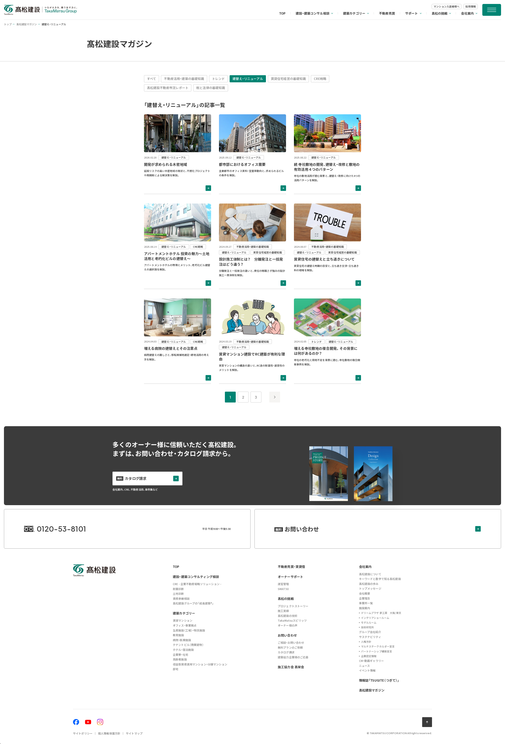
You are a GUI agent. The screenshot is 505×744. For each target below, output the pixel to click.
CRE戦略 (320, 78)
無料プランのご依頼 (290, 647)
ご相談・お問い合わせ (291, 643)
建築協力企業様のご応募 (293, 657)
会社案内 (467, 13)
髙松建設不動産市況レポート (167, 87)
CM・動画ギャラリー (371, 661)
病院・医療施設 (182, 640)
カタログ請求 (286, 652)
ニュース (364, 666)
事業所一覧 (366, 603)
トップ (8, 24)
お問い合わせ (287, 635)
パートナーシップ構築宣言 (376, 651)
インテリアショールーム (375, 618)
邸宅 (175, 669)
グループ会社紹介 (370, 632)
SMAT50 (283, 589)
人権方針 (366, 642)
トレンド (218, 78)
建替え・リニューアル (248, 78)
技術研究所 (367, 627)
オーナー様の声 (287, 625)
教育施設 (178, 635)
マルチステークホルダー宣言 (378, 646)
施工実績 (283, 611)
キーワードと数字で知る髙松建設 (380, 579)
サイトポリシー (83, 733)
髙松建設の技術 (287, 616)
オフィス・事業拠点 (184, 625)
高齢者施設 (180, 659)
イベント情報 (367, 670)
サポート (411, 13)
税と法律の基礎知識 (210, 87)
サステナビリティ (370, 637)
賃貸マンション (182, 620)
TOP (282, 13)
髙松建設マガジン (26, 24)
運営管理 (283, 584)
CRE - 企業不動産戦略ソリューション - (197, 584)
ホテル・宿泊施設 (183, 650)
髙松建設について (370, 574)
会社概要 (364, 593)
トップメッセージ (370, 588)
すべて (151, 78)
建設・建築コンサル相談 (312, 13)
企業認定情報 (369, 656)
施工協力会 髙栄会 (291, 666)
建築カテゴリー (354, 13)
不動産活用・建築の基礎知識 (184, 78)
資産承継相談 (181, 598)
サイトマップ (134, 733)
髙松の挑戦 (440, 13)
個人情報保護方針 (109, 733)
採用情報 (470, 6)
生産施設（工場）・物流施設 (189, 630)
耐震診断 (178, 589)
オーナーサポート (290, 576)
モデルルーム (369, 622)
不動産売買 (387, 13)
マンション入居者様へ (446, 6)
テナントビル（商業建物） (188, 645)
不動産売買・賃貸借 (291, 566)
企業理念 (364, 598)
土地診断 (178, 594)
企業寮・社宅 (180, 655)
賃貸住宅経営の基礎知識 (288, 78)
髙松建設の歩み (369, 584)
